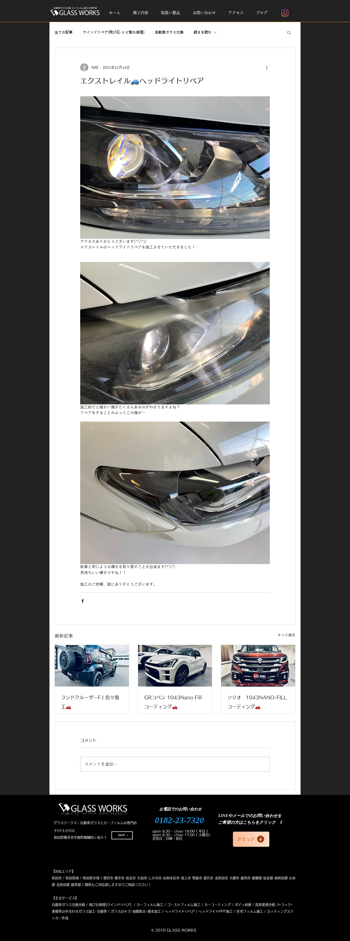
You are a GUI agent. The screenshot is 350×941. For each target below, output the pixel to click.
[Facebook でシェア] (82, 600)
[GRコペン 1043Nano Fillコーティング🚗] (175, 666)
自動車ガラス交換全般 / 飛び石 (75, 904)
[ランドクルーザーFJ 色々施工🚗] (92, 666)
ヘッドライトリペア (180, 911)
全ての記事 (64, 32)
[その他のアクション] (267, 67)
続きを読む (203, 32)
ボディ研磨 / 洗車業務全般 (254, 904)
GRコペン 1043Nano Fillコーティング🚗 (173, 702)
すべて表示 (286, 635)
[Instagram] (285, 12)
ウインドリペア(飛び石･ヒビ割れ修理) (114, 32)
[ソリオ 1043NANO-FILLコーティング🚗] (258, 666)
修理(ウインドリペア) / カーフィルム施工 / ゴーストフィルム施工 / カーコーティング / (166, 904)
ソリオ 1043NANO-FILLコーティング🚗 (257, 702)
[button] (141, 13)
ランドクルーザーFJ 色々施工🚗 (90, 702)
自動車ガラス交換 (169, 32)
